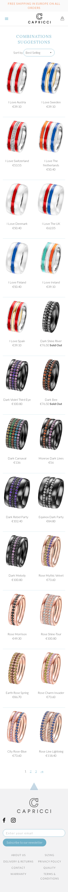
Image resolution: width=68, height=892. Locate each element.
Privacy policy (49, 861)
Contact (18, 867)
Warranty (18, 874)
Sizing (49, 855)
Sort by (18, 52)
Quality (49, 867)
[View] (17, 77)
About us (18, 855)
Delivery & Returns (18, 861)
